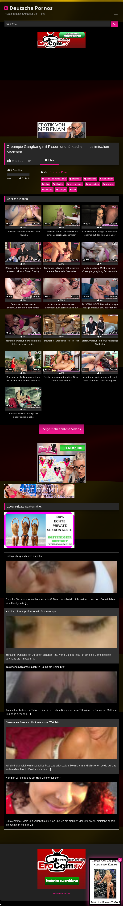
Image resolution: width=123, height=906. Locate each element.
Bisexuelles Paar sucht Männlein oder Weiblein (32, 667)
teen (74, 189)
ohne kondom (76, 184)
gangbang (91, 179)
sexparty (49, 189)
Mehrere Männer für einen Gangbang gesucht (31, 777)
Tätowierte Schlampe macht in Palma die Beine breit (35, 611)
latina (47, 184)
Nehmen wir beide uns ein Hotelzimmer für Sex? (33, 722)
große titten (107, 179)
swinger (62, 189)
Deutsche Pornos (30, 7)
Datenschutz (59, 893)
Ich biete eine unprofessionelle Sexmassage (31, 556)
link (68, 893)
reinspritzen (94, 184)
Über (51, 160)
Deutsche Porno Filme (55, 179)
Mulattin (59, 184)
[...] (34, 603)
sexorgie (110, 184)
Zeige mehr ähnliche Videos (61, 429)
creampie (76, 179)
